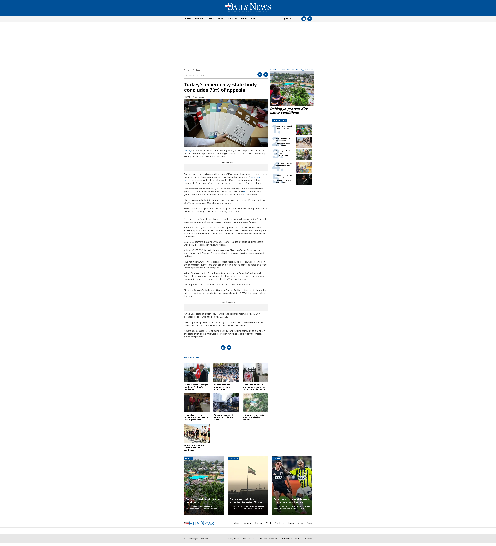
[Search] (284, 18)
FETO (245, 192)
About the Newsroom (267, 539)
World (221, 19)
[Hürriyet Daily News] (248, 7)
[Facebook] (303, 18)
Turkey (187, 151)
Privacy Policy (233, 539)
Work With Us (248, 539)
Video (300, 523)
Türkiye (187, 19)
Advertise (307, 539)
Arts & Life (232, 19)
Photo (253, 19)
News (186, 70)
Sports (244, 19)
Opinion (210, 19)
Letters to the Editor (290, 539)
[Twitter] (309, 18)
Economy (199, 19)
